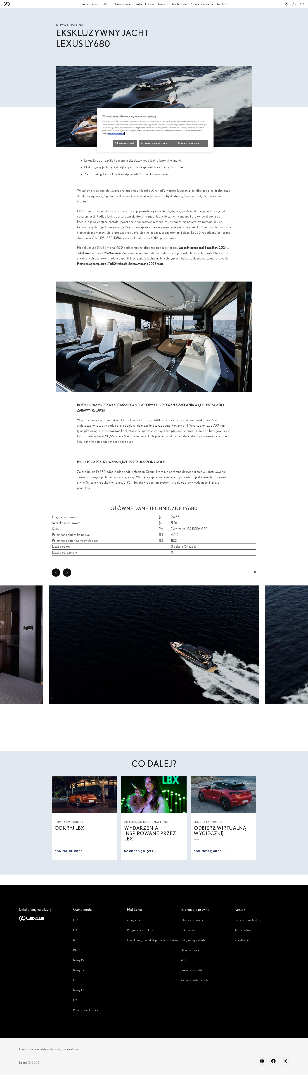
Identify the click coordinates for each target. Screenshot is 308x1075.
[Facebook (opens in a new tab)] (273, 1061)
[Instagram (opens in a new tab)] (285, 1061)
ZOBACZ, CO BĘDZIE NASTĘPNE (146, 822)
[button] (14, 4)
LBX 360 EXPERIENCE (209, 822)
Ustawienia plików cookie (188, 143)
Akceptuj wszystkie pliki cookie (154, 143)
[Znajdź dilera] (286, 4)
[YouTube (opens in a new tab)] (262, 1061)
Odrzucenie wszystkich (124, 143)
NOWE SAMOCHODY (69, 822)
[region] (155, 130)
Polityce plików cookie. (116, 133)
